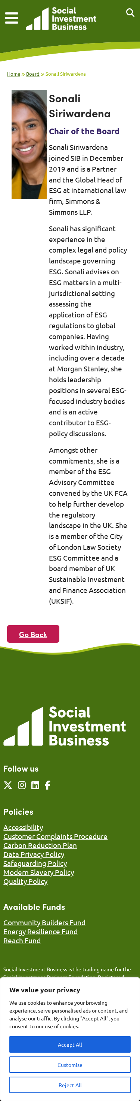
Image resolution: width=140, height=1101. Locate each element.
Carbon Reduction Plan (40, 845)
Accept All (70, 1044)
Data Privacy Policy (33, 854)
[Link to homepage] (61, 19)
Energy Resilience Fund (40, 931)
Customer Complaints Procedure (55, 836)
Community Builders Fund (44, 922)
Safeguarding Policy (35, 863)
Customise (70, 1064)
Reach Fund (22, 940)
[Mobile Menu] (11, 18)
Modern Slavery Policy (38, 872)
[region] (70, 1039)
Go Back (33, 634)
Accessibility (23, 827)
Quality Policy (25, 881)
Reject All (70, 1085)
